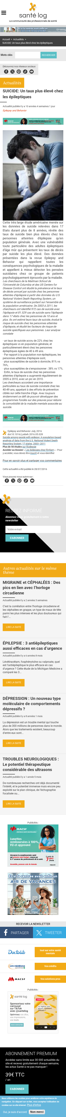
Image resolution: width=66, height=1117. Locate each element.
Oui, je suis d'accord (15, 1112)
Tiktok (25, 71)
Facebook (6, 71)
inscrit (33, 453)
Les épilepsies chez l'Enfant (40, 450)
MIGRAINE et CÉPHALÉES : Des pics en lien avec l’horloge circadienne (31, 587)
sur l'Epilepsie (29, 446)
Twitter (12, 71)
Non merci (36, 1111)
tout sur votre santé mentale (50, 952)
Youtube (32, 480)
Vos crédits (50, 966)
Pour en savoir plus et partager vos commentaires (32, 460)
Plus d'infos (34, 1105)
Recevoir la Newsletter (33, 924)
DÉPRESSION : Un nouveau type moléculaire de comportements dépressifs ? (32, 703)
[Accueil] (33, 7)
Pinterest (19, 71)
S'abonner (17, 538)
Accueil (6, 39)
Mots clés (6, 55)
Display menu (3, 12)
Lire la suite (13, 627)
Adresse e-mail (14, 523)
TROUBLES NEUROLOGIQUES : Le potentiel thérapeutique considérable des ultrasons (31, 764)
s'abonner (17, 1089)
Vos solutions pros (50, 979)
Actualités (18, 39)
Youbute (31, 71)
